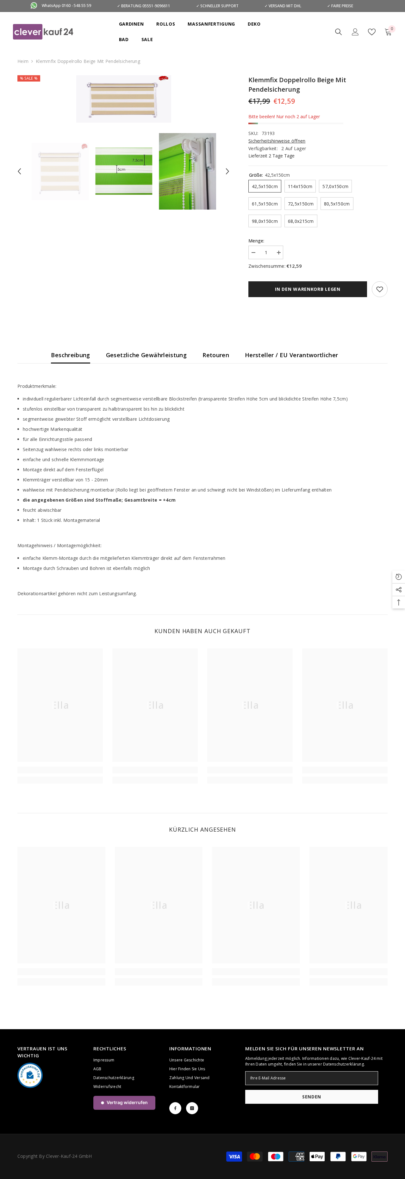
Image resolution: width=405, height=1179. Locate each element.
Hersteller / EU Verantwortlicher (291, 355)
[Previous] (19, 171)
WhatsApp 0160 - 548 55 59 (66, 5)
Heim (22, 61)
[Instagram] (192, 1108)
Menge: (256, 241)
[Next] (227, 171)
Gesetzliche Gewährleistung (146, 355)
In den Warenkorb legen (307, 289)
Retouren (215, 355)
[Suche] (338, 32)
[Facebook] (175, 1108)
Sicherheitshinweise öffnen (276, 141)
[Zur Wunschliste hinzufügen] (380, 289)
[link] (60, 770)
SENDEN (311, 1097)
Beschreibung (70, 355)
